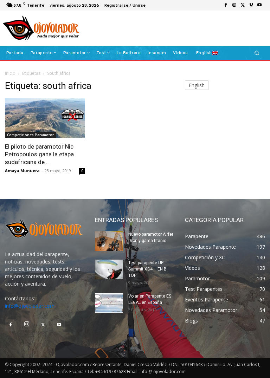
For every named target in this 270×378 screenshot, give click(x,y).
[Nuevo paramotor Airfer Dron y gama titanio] (109, 241)
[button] (257, 53)
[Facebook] (225, 5)
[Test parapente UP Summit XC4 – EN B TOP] (109, 269)
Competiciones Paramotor (30, 134)
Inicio (10, 73)
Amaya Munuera (22, 170)
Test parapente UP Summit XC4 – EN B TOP (147, 269)
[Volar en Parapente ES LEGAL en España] (109, 303)
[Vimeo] (251, 5)
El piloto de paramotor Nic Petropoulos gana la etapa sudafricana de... (39, 154)
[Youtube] (259, 5)
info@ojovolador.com (29, 305)
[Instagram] (234, 5)
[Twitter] (242, 5)
